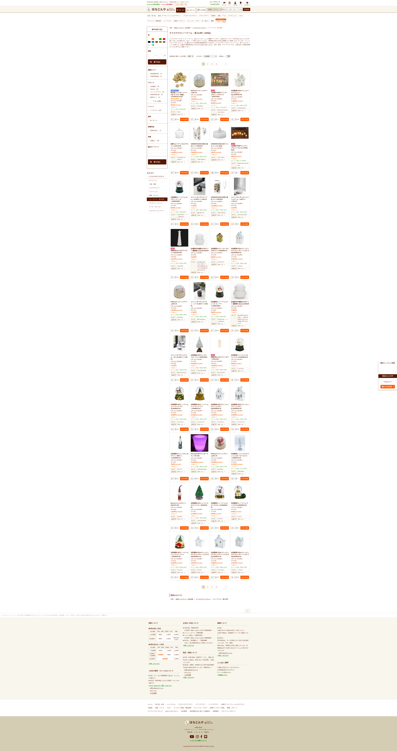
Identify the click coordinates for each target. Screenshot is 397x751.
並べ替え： (200, 56)
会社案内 (184, 711)
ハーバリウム (167, 21)
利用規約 (215, 711)
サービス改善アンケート (199, 740)
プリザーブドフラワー (190, 15)
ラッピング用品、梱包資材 (182, 708)
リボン (241, 15)
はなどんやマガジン (171, 711)
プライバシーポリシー (228, 711)
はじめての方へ (215, 4)
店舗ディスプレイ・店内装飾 (182, 27)
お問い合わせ (198, 727)
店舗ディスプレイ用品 (216, 708)
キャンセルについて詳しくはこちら (161, 685)
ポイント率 (181, 4)
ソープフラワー (213, 704)
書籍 (212, 21)
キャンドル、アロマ (193, 21)
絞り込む (157, 62)
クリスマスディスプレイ (156, 176)
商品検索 (246, 9)
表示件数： (184, 56)
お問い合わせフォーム (156, 688)
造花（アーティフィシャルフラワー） (169, 15)
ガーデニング (232, 15)
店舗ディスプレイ (179, 21)
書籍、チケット (232, 708)
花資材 (213, 15)
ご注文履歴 (153, 693)
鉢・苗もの (205, 21)
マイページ (153, 690)
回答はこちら (223, 675)
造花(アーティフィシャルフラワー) (232, 704)
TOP (171, 27)
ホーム (150, 704)
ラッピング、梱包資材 (154, 21)
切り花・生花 (159, 704)
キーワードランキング (155, 711)
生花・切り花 (152, 15)
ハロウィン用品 (221, 22)
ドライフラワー (204, 15)
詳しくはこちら (155, 663)
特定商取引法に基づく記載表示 (199, 711)
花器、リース (222, 15)
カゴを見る (388, 386)
